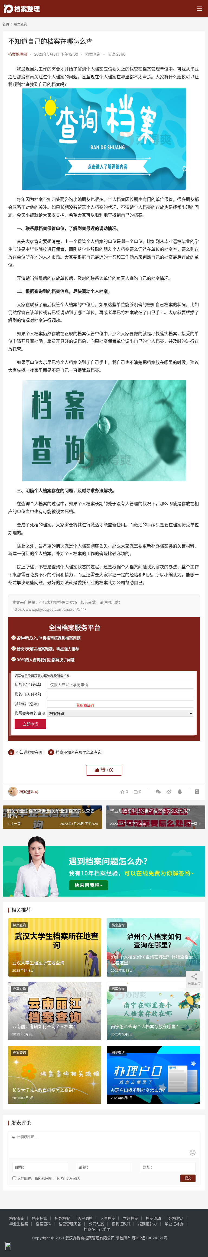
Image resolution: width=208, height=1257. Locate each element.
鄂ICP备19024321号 (149, 1238)
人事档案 (107, 1218)
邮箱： (84, 1167)
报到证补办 (147, 1223)
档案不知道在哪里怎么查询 (78, 752)
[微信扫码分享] (158, 792)
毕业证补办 (174, 1223)
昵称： (21, 1167)
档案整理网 (17, 54)
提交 (188, 1178)
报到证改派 (121, 1223)
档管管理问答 (69, 1223)
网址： (148, 1167)
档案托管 (39, 1218)
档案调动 (153, 1218)
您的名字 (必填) (28, 684)
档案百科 (43, 1223)
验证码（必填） (54, 704)
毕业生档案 (18, 1223)
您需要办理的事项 (30, 713)
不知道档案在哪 (29, 752)
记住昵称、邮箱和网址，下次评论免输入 (48, 1178)
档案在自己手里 (97, 1229)
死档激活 (176, 1218)
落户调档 (85, 1218)
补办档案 (62, 1218)
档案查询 (92, 54)
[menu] (199, 9)
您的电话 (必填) (28, 694)
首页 (6, 24)
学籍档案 (130, 1218)
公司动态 (96, 1223)
